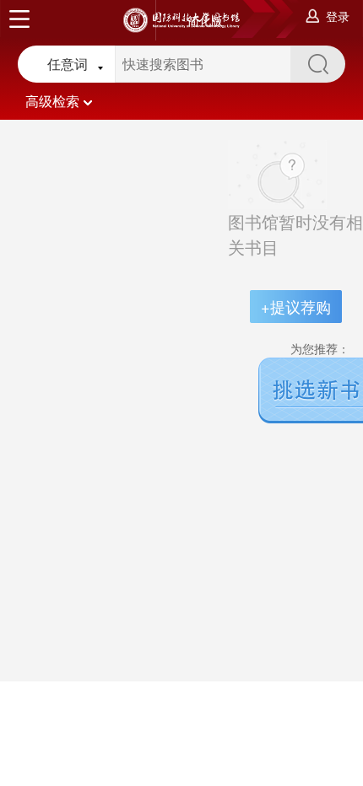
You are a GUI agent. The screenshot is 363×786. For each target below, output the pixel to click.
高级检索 (52, 100)
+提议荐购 (296, 306)
